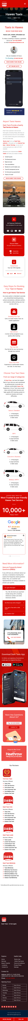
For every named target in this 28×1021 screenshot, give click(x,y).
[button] (3, 544)
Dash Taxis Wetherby (9, 863)
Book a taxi (6, 141)
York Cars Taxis (7, 779)
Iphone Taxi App (11, 145)
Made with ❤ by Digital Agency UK (14, 1014)
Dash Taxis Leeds (8, 835)
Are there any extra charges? (13, 603)
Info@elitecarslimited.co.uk (16, 42)
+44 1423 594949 (17, 40)
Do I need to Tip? (9, 613)
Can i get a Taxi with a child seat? (12, 608)
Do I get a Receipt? (10, 587)
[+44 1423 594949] (9, 638)
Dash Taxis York (7, 807)
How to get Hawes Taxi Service (14, 293)
